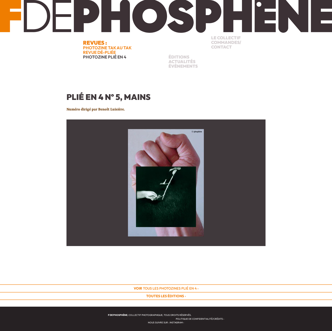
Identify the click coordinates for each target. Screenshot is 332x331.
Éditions (178, 57)
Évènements (183, 66)
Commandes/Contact (226, 45)
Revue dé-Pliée (99, 52)
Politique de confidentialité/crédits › (200, 318)
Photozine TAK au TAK (107, 47)
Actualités (181, 61)
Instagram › (177, 322)
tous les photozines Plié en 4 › (166, 288)
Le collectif (226, 37)
